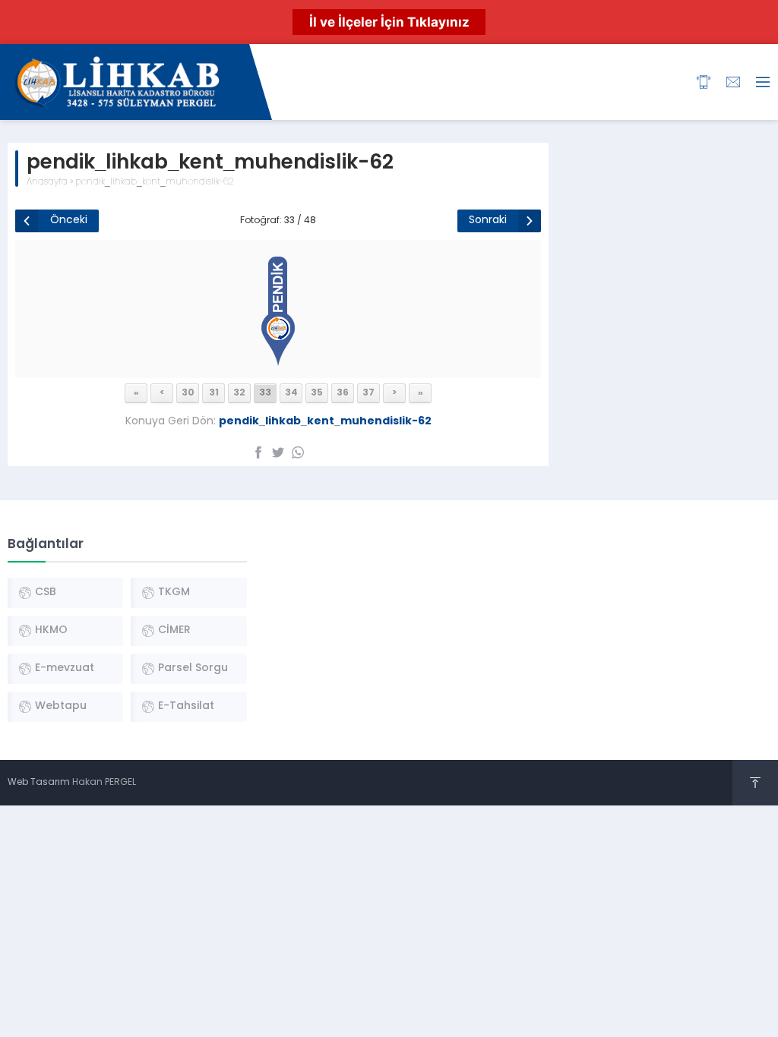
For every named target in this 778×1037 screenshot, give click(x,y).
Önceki (68, 220)
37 (368, 393)
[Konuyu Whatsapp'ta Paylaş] (298, 452)
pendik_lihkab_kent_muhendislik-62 (154, 182)
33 (265, 393)
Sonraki (488, 220)
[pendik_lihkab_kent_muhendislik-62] (278, 362)
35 (317, 393)
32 (239, 393)
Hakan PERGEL (104, 782)
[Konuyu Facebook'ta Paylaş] (258, 452)
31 (214, 393)
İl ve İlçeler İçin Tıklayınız (389, 22)
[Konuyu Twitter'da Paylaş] (278, 452)
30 (188, 393)
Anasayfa (47, 182)
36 (343, 393)
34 (291, 393)
